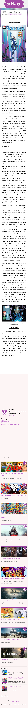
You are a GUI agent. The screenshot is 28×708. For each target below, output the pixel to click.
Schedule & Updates (6, 421)
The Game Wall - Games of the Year (10, 424)
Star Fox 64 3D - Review (14, 670)
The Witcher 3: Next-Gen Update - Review (11, 537)
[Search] (26, 4)
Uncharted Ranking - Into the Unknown (10, 558)
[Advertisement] (14, 390)
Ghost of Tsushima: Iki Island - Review (10, 639)
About (2, 423)
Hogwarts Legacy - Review (7, 600)
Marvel (15, 14)
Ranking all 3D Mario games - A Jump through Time (13, 495)
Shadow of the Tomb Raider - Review (10, 659)
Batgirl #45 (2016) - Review (15, 686)
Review (20, 14)
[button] (3, 18)
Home (2, 420)
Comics (10, 14)
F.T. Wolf (11, 409)
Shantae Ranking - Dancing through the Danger (12, 578)
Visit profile (11, 415)
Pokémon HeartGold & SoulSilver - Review (11, 619)
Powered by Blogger (14, 701)
